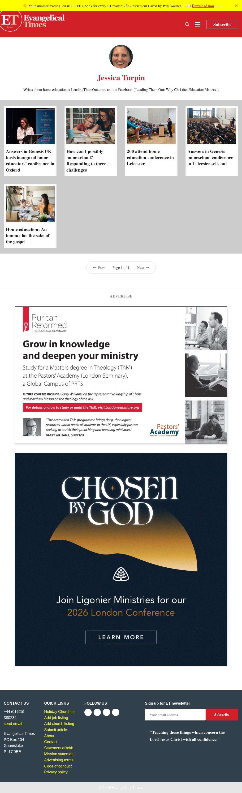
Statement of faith (58, 748)
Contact (50, 742)
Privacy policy (56, 772)
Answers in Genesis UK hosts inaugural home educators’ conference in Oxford (30, 160)
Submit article (55, 730)
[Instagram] (106, 712)
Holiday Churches (59, 712)
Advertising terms (58, 760)
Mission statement (59, 754)
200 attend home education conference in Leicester (150, 157)
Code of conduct (58, 766)
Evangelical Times (127, 788)
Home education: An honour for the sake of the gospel (27, 235)
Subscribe (222, 24)
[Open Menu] (197, 24)
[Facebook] (88, 712)
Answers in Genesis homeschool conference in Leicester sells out (210, 157)
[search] (187, 24)
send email (13, 724)
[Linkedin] (115, 712)
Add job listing (56, 718)
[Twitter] (97, 712)
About (49, 736)
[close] (236, 5)
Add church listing (59, 724)
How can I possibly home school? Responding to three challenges (86, 160)
